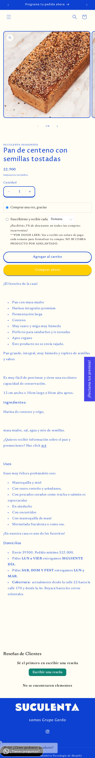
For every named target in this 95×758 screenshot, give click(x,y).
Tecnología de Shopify (67, 756)
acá (43, 445)
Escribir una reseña (47, 672)
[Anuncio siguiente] (87, 5)
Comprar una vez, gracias (28, 207)
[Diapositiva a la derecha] (57, 126)
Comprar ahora (47, 270)
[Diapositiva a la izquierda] (38, 126)
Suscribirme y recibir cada (29, 219)
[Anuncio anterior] (8, 5)
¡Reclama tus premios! (89, 379)
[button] (9, 17)
